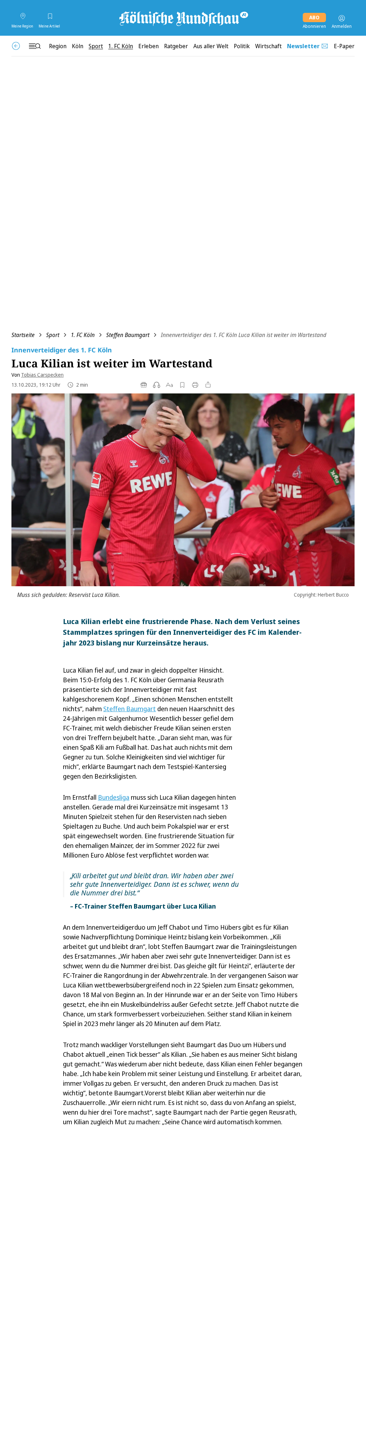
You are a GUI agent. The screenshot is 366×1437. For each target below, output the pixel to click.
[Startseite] (183, 18)
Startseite (23, 335)
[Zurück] (15, 45)
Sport (52, 335)
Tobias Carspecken (42, 374)
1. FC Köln (83, 335)
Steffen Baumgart (127, 335)
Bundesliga (113, 797)
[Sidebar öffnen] (35, 46)
